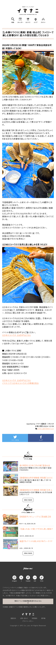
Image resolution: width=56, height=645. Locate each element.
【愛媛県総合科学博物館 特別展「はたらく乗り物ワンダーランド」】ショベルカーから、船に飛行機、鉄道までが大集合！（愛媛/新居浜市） (36, 478)
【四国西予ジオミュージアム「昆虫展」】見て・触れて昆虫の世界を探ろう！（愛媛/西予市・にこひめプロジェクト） (35, 516)
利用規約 (34, 618)
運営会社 (13, 618)
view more (28, 500)
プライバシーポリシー (28, 621)
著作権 (43, 618)
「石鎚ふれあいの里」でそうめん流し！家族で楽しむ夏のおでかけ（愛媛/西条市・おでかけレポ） (36, 529)
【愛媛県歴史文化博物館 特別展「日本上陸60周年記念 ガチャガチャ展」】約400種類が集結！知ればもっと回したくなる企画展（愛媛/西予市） (36, 490)
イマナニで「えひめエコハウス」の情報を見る (20, 383)
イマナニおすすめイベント (45, 428)
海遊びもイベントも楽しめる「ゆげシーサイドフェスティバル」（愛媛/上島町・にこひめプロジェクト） (35, 541)
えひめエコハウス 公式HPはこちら (16, 335)
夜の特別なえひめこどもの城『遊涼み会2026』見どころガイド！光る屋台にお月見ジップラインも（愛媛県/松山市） (35, 465)
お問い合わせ (24, 618)
